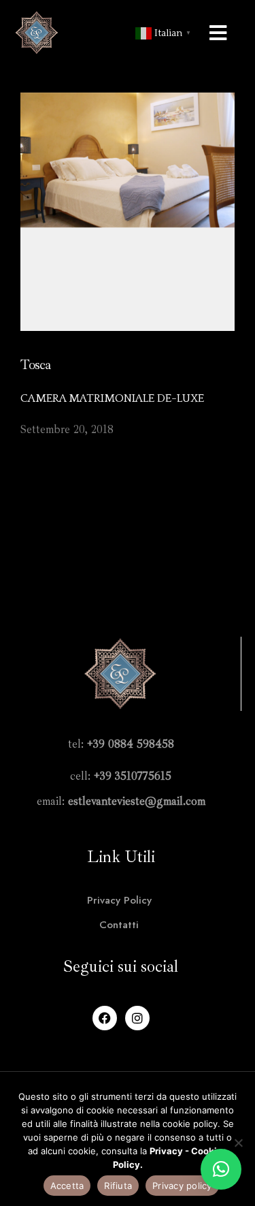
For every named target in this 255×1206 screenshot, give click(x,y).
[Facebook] (104, 1018)
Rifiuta (118, 1185)
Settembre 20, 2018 (67, 429)
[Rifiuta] (238, 1142)
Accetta (67, 1185)
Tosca (35, 364)
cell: (120, 776)
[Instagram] (137, 1018)
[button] (221, 1169)
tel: (121, 744)
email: (121, 801)
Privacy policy (182, 1185)
